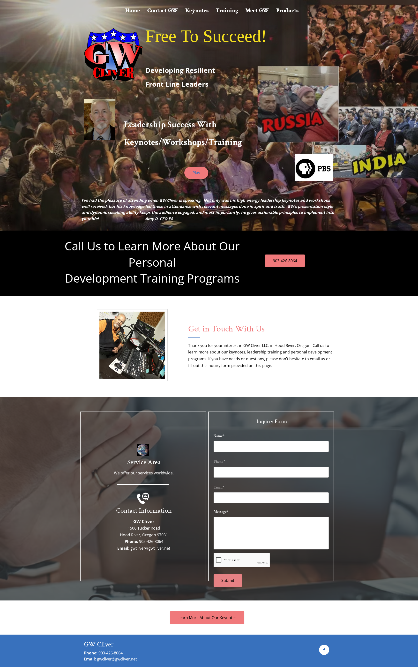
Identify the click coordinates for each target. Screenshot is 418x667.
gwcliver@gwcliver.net (150, 548)
